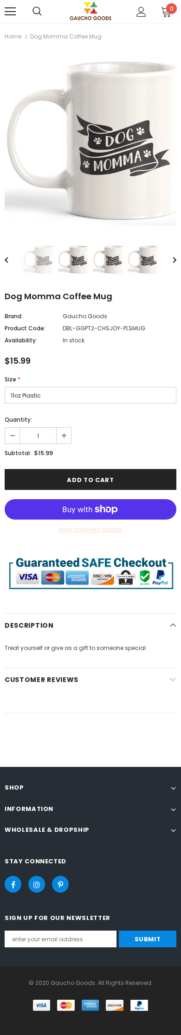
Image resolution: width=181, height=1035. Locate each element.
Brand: (14, 316)
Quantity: (18, 420)
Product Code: (25, 328)
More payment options (91, 530)
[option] (90, 140)
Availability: (21, 340)
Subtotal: (18, 453)
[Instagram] (36, 884)
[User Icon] (141, 12)
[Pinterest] (60, 884)
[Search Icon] (37, 11)
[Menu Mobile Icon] (10, 11)
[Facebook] (13, 884)
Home (13, 36)
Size (12, 379)
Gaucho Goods (85, 316)
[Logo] (90, 11)
